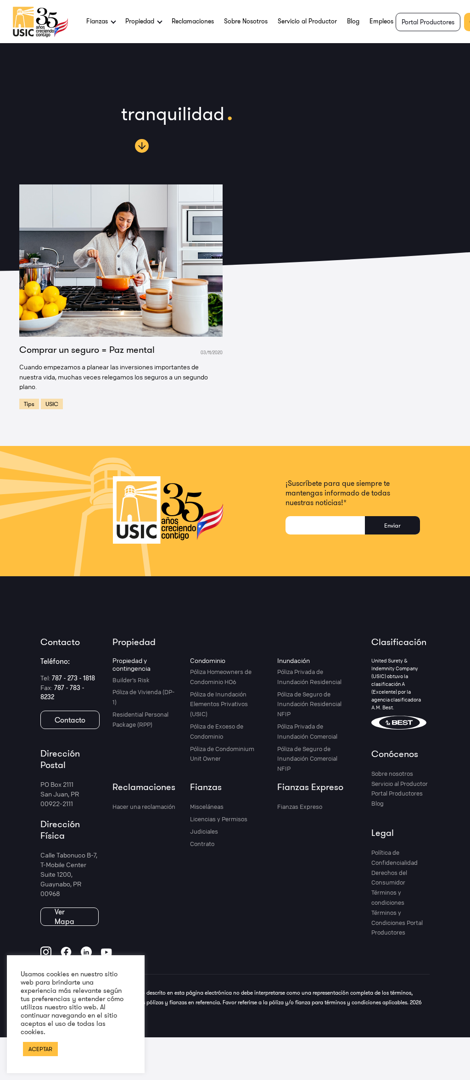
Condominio (207, 660)
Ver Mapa (64, 916)
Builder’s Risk (131, 680)
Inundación (293, 660)
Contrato (202, 843)
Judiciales (204, 831)
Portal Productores (428, 22)
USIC (51, 403)
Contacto (70, 719)
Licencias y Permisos (218, 819)
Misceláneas (207, 806)
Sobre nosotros (392, 773)
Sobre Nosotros (246, 21)
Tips (29, 403)
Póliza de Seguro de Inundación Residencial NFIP (309, 704)
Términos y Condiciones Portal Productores (397, 922)
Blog (353, 21)
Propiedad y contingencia (131, 665)
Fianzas (206, 786)
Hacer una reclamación (143, 806)
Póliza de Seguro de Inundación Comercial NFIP (307, 759)
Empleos (381, 21)
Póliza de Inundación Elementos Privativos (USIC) (219, 704)
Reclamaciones (193, 21)
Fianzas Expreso (310, 786)
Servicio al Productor (307, 21)
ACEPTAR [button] (40, 1048)
